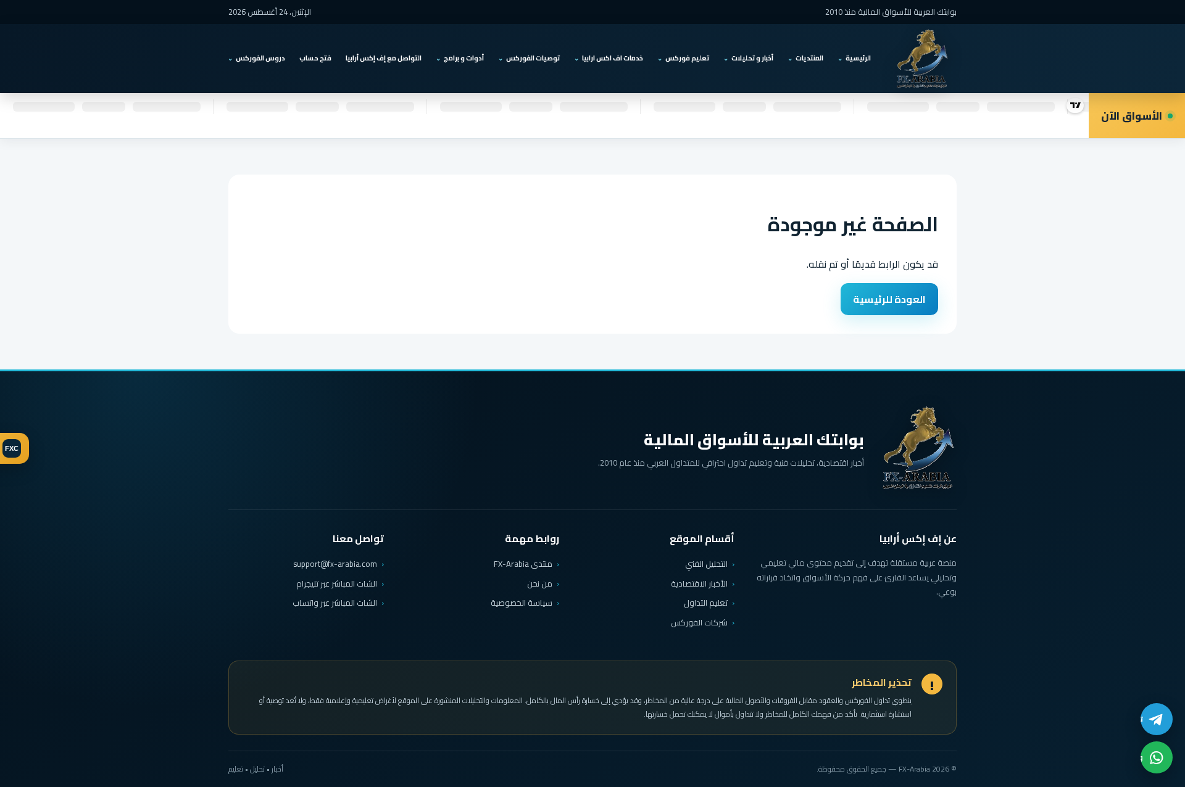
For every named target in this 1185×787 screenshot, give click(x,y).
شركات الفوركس (699, 622)
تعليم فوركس (687, 58)
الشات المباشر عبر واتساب (335, 603)
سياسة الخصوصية (521, 602)
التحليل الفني (706, 563)
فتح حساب (315, 58)
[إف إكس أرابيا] (922, 58)
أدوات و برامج (464, 58)
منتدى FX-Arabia (523, 563)
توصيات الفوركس (533, 58)
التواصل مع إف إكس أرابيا (384, 58)
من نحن (539, 583)
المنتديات (809, 58)
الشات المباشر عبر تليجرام (336, 584)
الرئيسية (858, 58)
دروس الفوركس (260, 58)
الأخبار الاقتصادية (699, 583)
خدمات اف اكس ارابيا (612, 58)
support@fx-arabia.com (335, 564)
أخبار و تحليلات (752, 58)
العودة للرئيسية (889, 299)
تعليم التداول (706, 602)
